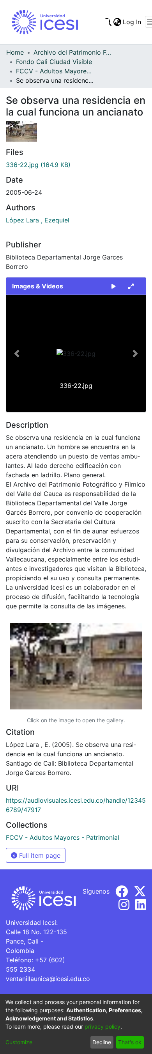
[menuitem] (117, 22)
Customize (18, 1042)
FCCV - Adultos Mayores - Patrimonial (55, 71)
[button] (16, 353)
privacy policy (102, 1026)
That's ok (129, 1042)
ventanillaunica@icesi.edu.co (48, 979)
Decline (101, 1042)
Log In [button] (132, 22)
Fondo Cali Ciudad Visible (54, 62)
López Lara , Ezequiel (37, 220)
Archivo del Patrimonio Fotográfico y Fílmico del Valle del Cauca (72, 52)
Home (15, 52)
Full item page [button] (38, 855)
